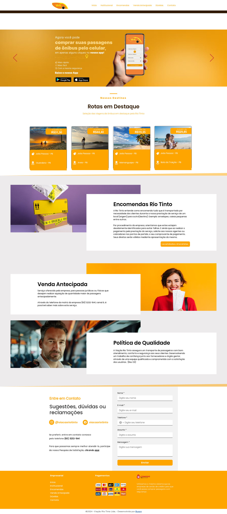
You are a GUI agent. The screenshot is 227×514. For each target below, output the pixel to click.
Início (53, 482)
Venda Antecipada (59, 492)
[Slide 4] (113, 80)
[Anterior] (15, 58)
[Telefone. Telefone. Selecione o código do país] (121, 422)
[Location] (33, 154)
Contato (54, 500)
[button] (107, 5)
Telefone (122, 417)
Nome (120, 393)
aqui (97, 450)
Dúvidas (54, 496)
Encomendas (56, 489)
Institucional (56, 485)
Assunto (122, 430)
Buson (138, 511)
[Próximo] (212, 58)
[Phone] (51, 422)
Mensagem (123, 442)
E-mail (121, 405)
